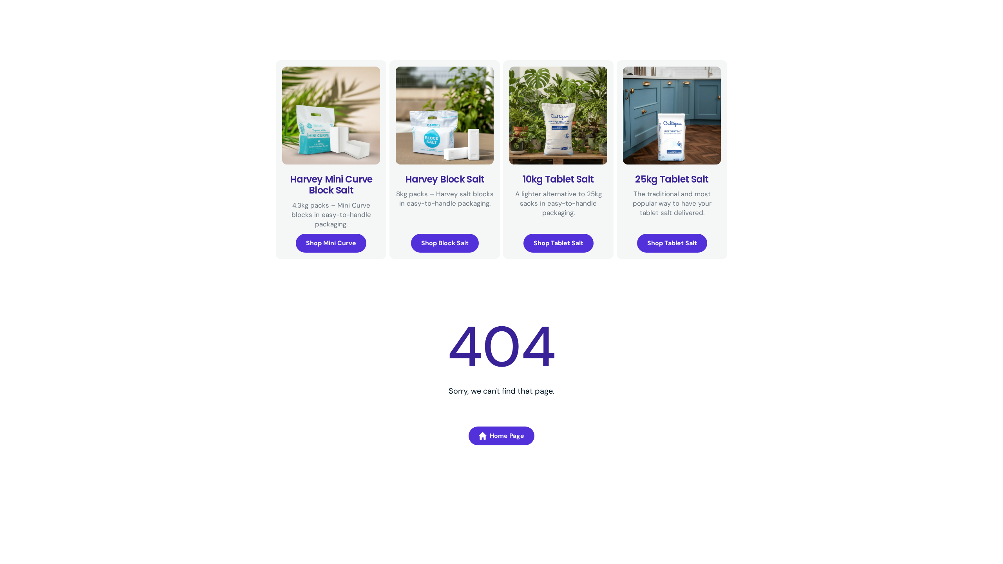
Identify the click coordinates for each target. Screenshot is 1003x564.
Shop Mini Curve (331, 243)
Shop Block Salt (445, 243)
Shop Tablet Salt (558, 243)
